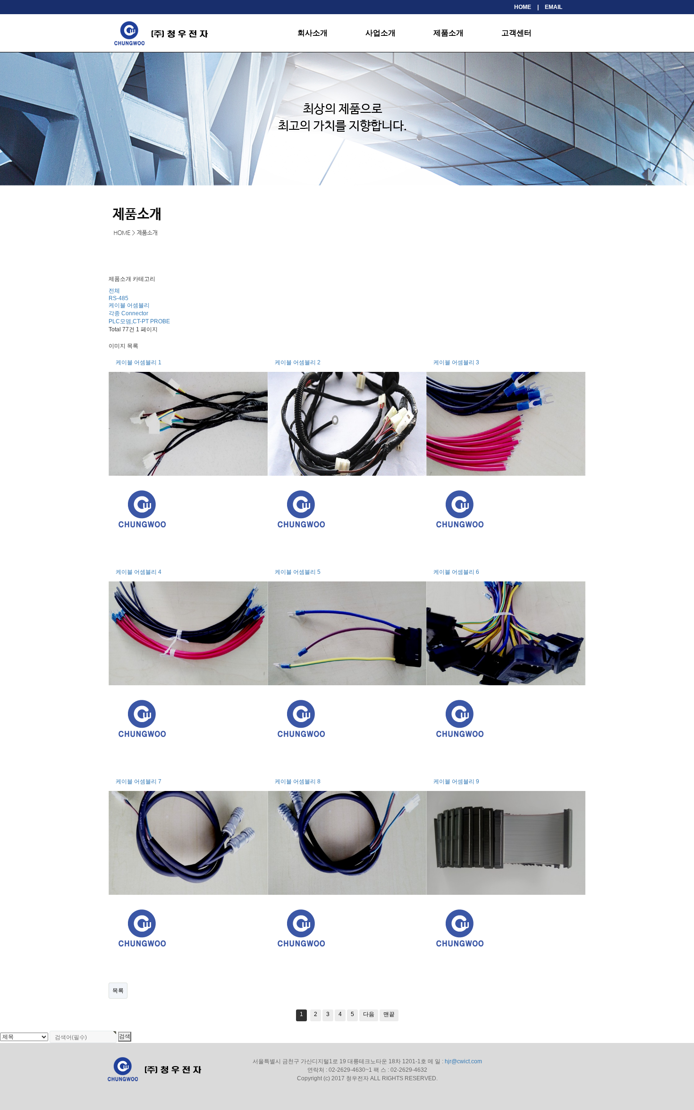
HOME (522, 7)
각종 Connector (128, 313)
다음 (368, 1014)
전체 (114, 290)
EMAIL (553, 7)
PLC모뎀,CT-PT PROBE (139, 321)
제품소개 (448, 33)
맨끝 (389, 1014)
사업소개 (380, 33)
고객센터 (516, 33)
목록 (118, 990)
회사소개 (312, 33)
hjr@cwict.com (463, 1061)
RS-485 (118, 298)
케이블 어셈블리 (129, 305)
